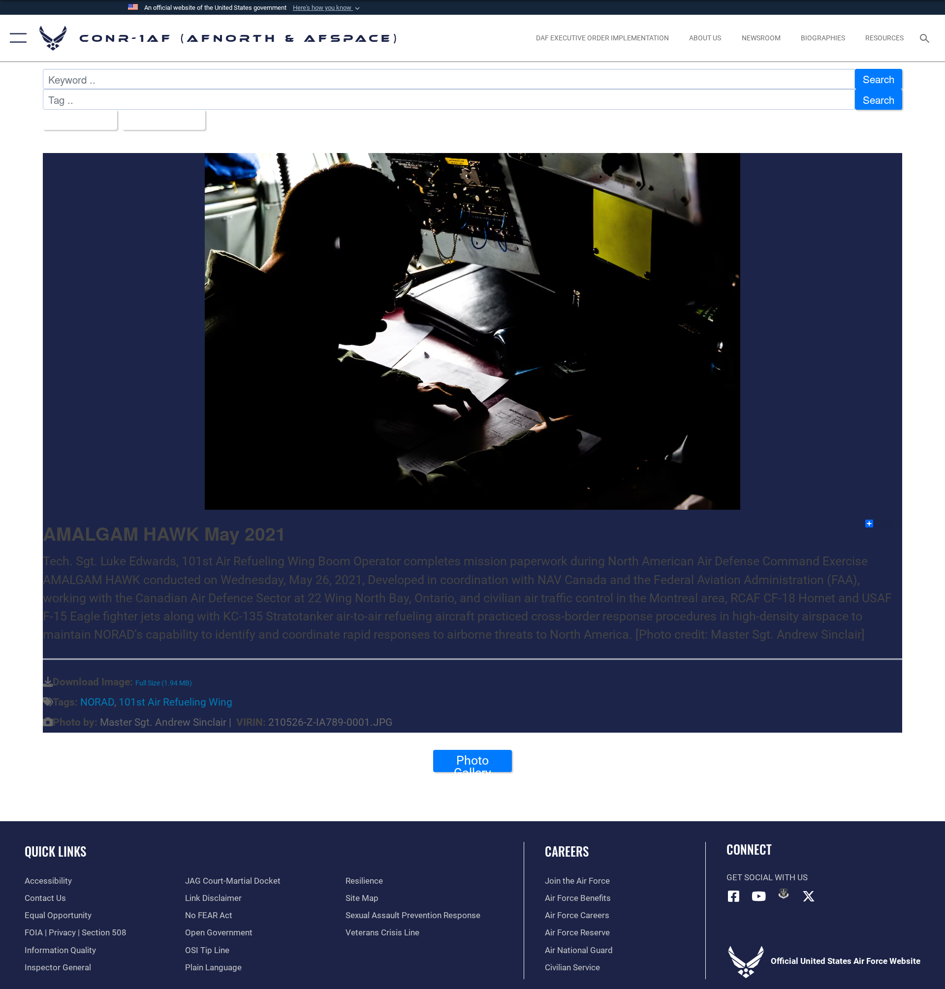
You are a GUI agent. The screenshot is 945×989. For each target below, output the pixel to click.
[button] (327, 8)
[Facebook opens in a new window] (733, 896)
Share (888, 523)
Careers (567, 851)
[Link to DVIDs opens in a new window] (783, 893)
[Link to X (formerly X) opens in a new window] (808, 896)
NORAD (97, 702)
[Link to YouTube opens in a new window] (758, 896)
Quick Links (55, 851)
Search (878, 78)
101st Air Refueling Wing (175, 702)
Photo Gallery (472, 762)
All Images (76, 119)
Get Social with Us (767, 877)
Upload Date (159, 119)
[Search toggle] (925, 38)
